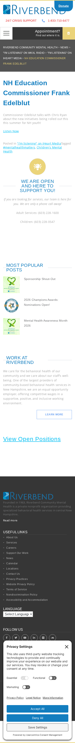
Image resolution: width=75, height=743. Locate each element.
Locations (12, 568)
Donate (64, 5)
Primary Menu (6, 33)
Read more (10, 520)
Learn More (54, 414)
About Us (12, 537)
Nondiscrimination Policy (21, 594)
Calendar (12, 563)
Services (11, 542)
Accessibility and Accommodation (27, 599)
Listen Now (11, 131)
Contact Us (13, 573)
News (9, 558)
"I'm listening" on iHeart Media (39, 143)
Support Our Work (17, 553)
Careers (11, 547)
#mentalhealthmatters (19, 147)
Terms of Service (16, 589)
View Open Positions (32, 439)
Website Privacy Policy (20, 584)
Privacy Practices (17, 579)
